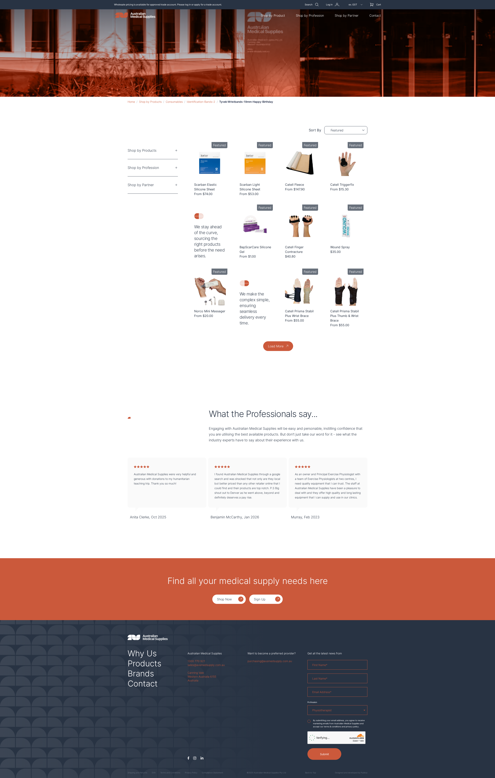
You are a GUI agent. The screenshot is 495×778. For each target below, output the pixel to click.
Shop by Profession (310, 15)
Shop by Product (273, 15)
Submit (324, 754)
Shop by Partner (346, 15)
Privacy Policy (191, 772)
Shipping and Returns (137, 772)
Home (131, 101)
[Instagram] (194, 758)
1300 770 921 (196, 661)
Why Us (142, 653)
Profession (312, 702)
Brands (141, 673)
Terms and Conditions (170, 772)
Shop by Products (150, 101)
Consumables (174, 101)
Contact (375, 15)
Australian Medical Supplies (205, 653)
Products (144, 663)
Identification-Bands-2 (201, 101)
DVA (154, 772)
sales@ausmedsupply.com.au (206, 665)
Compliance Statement (212, 772)
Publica (364, 772)
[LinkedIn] (202, 758)
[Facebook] (188, 758)
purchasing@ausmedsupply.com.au (270, 661)
